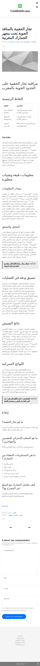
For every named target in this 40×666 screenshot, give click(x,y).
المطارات (10, 515)
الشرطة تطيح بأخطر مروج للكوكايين (29, 527)
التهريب (20, 515)
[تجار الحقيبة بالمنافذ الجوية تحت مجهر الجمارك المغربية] (20, 52)
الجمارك (15, 515)
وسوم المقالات (20, 644)
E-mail (6, 588)
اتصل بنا (20, 636)
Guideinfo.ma (20, 11)
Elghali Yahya (30, 42)
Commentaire (7, 551)
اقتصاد (14, 512)
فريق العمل (20, 638)
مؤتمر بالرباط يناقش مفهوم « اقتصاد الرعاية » (11, 527)
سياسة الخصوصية (20, 642)
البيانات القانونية (20, 640)
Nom (5, 578)
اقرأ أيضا (5, 506)
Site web (6, 599)
